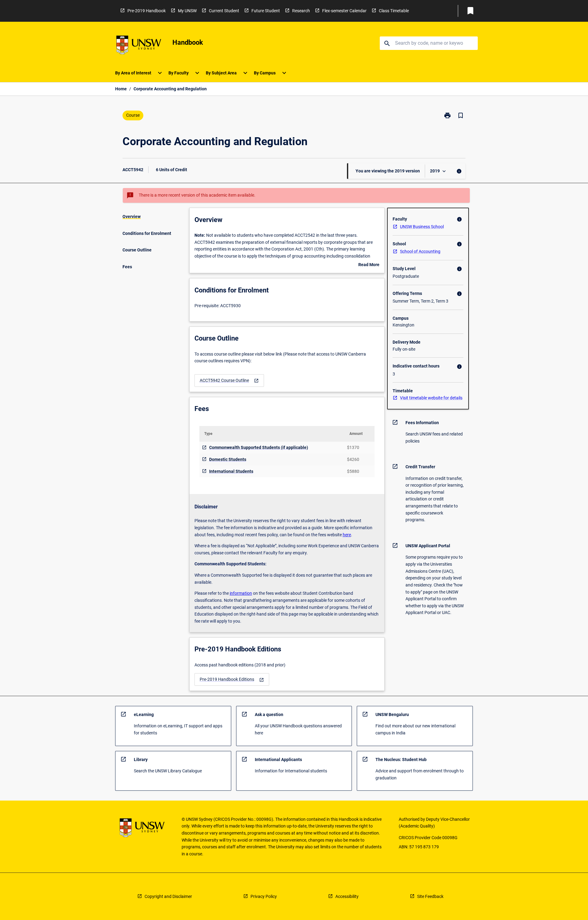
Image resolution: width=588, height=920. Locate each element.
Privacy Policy (264, 896)
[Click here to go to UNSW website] (139, 46)
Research (301, 10)
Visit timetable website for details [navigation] (431, 397)
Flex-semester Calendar (344, 10)
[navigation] (229, 380)
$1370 (353, 447)
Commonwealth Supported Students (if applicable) (258, 447)
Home (121, 88)
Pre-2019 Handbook (146, 10)
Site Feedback (430, 896)
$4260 (353, 459)
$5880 (353, 471)
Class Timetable (394, 10)
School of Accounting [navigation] (420, 251)
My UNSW (187, 10)
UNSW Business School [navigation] (422, 226)
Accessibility (347, 896)
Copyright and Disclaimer (168, 896)
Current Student (224, 10)
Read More (368, 265)
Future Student (265, 10)
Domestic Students (227, 459)
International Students (231, 471)
